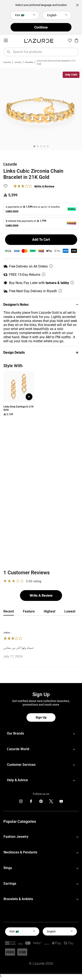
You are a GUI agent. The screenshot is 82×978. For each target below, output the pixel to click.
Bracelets (29, 62)
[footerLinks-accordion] (41, 733)
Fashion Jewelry (16, 837)
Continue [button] (41, 27)
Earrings (10, 884)
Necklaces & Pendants (20, 852)
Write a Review (41, 596)
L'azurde (7, 62)
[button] (41, 305)
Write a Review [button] (44, 186)
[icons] (21, 802)
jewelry (17, 62)
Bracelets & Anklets (18, 899)
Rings (8, 868)
